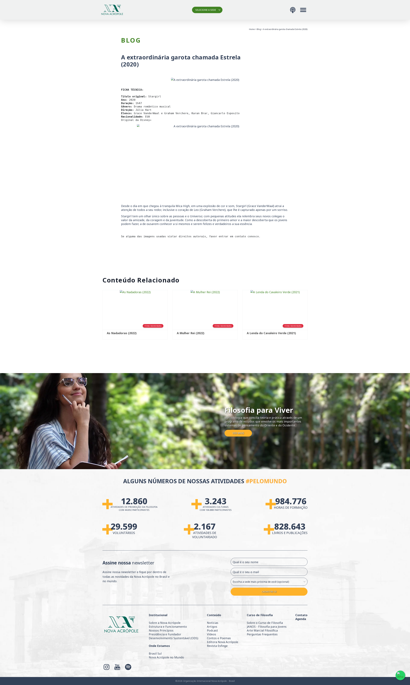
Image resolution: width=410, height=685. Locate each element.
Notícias (212, 623)
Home (252, 29)
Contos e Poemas (219, 638)
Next (312, 318)
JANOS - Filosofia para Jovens (267, 626)
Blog (259, 29)
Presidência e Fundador (165, 634)
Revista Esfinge (217, 646)
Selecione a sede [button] (205, 9)
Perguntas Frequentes (262, 634)
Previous (97, 318)
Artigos (212, 626)
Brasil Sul (155, 653)
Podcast (212, 630)
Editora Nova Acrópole (222, 642)
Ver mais (238, 433)
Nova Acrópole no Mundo (166, 657)
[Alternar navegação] (303, 10)
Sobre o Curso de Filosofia (265, 623)
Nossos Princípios (161, 630)
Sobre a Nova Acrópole (164, 623)
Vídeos (211, 634)
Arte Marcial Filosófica (262, 630)
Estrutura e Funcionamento (168, 626)
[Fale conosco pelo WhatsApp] (400, 675)
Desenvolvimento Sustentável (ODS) (173, 638)
